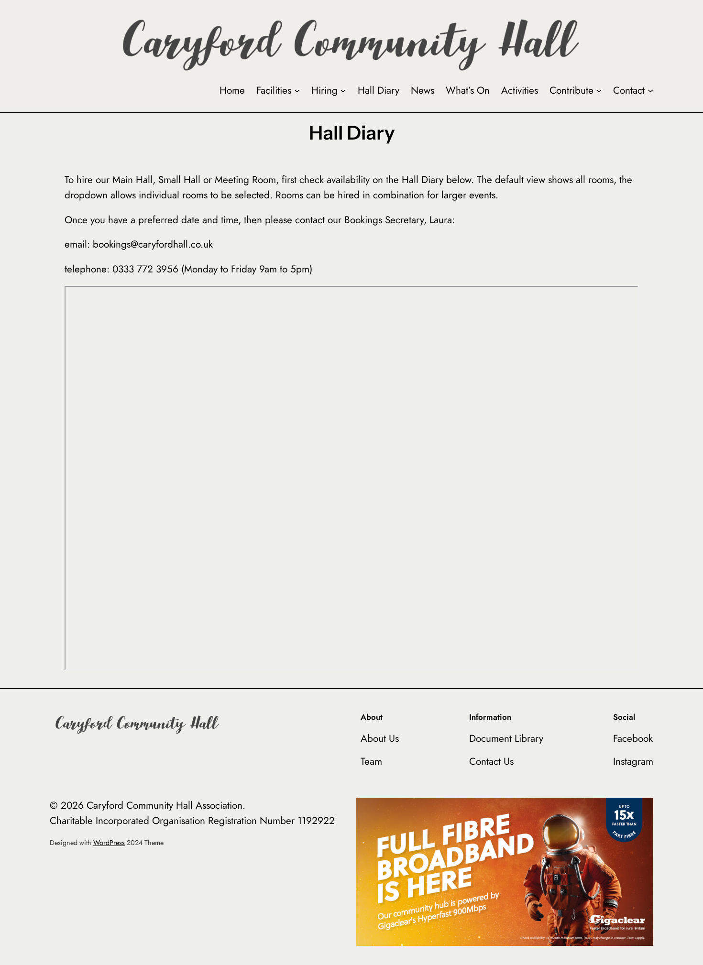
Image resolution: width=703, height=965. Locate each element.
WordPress (109, 842)
